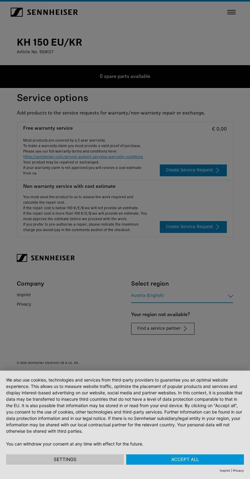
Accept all (185, 459)
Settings (65, 459)
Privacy (238, 470)
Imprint (225, 470)
